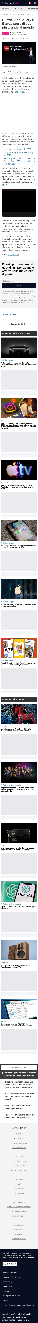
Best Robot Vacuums (19, 1239)
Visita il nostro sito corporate (23, 1257)
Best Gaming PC (19, 1166)
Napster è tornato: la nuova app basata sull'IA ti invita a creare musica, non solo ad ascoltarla (18, 1084)
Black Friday (18, 8)
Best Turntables (19, 1202)
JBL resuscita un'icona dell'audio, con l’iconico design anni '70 (19, 1116)
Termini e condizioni (10, 1273)
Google (24, 89)
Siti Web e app (24, 14)
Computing (5, 14)
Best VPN (19, 1134)
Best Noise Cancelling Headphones (19, 1207)
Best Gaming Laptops (19, 1161)
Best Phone (19, 1179)
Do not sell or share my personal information (18, 1305)
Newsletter (31, 72)
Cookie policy (7, 1286)
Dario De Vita (16, 32)
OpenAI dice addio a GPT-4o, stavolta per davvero (17, 1107)
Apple (4, 184)
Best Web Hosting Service (19, 1143)
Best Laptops (19, 1157)
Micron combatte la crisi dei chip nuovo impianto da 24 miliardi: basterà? (19, 1096)
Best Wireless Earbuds (19, 1211)
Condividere (9, 72)
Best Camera (19, 1225)
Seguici (21, 72)
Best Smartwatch (19, 1193)
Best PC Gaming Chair (19, 1171)
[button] (2, 3)
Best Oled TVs (19, 1189)
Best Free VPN (19, 1139)
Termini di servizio (26, 292)
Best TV (19, 1184)
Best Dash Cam (19, 1229)
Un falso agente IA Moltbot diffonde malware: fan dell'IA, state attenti (20, 1074)
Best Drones (19, 1234)
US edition (18, 1317)
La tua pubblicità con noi (11, 1296)
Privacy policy (7, 1282)
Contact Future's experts (11, 1277)
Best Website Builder (19, 1148)
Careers (5, 1300)
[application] (19, 200)
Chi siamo (6, 1291)
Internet (14, 14)
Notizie (5, 33)
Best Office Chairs (19, 1216)
